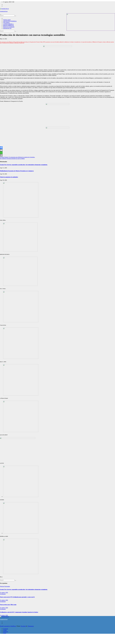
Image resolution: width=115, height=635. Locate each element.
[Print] (57, 155)
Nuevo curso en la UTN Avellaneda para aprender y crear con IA (17, 597)
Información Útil (7, 28)
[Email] (57, 150)
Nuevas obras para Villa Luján (8, 604)
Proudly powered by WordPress (8, 626)
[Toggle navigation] (0, 14)
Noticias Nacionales (5, 586)
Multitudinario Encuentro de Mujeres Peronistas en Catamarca (17, 171)
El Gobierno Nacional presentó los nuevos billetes (12, 158)
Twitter (5, 630)
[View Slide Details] (20, 322)
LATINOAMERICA (8, 24)
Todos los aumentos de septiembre (9, 177)
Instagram (5, 631)
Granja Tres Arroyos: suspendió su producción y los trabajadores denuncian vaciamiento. (23, 164)
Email (4, 633)
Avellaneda (3, 594)
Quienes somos (7, 19)
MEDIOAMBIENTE (8, 25)
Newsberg (23, 626)
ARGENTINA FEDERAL (10, 21)
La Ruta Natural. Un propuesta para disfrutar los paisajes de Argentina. (17, 157)
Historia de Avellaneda (8, 26)
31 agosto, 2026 (4, 592)
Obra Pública (6, 22)
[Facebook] (57, 147)
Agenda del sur (4, 11)
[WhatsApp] (57, 152)
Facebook (5, 628)
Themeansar (31, 626)
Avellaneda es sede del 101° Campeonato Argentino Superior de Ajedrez (19, 612)
